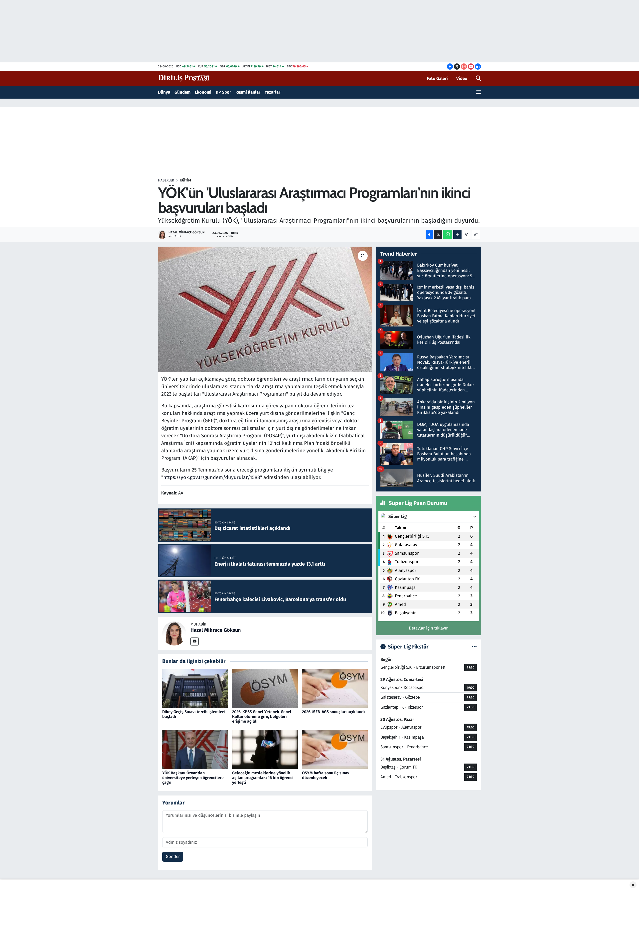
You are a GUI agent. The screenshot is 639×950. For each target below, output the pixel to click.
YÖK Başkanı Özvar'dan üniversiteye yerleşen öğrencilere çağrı (193, 778)
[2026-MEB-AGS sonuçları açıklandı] (335, 688)
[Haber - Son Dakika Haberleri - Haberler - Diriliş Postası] (184, 78)
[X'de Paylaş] (438, 234)
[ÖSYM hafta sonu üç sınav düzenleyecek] (335, 749)
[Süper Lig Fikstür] (474, 646)
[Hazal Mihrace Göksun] (174, 633)
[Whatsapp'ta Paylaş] (447, 234)
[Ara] (478, 78)
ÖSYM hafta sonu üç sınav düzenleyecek (325, 775)
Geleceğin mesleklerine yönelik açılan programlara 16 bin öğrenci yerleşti (263, 778)
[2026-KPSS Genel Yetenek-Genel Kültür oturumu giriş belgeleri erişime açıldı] (265, 688)
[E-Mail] (194, 641)
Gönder (173, 856)
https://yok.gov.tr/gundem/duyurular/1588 (211, 477)
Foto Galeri (437, 78)
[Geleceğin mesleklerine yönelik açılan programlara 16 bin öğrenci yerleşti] (265, 749)
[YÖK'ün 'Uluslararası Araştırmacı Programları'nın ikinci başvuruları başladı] (265, 309)
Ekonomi (203, 92)
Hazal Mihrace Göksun (215, 630)
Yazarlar (272, 92)
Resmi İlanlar (247, 92)
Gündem (182, 92)
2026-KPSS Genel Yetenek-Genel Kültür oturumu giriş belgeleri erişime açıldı (261, 716)
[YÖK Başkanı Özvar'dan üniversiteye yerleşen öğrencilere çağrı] (195, 749)
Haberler (166, 180)
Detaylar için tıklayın (429, 628)
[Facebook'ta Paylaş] (429, 234)
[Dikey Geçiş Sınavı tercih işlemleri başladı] (195, 688)
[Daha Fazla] (457, 234)
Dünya (164, 92)
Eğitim (185, 180)
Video (461, 78)
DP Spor (223, 92)
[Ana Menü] (478, 92)
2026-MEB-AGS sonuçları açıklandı (333, 711)
